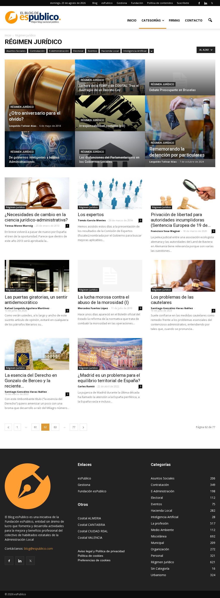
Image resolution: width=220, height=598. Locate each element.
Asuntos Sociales (15, 50)
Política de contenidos (160, 3)
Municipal (157, 543)
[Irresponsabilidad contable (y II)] (110, 117)
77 (73, 427)
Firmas (174, 20)
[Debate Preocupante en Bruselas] (180, 81)
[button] (210, 20)
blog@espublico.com (38, 548)
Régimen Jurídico (22, 106)
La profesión (159, 523)
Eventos (92, 50)
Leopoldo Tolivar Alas (22, 125)
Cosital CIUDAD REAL (93, 531)
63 (55, 427)
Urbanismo (158, 575)
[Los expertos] (110, 193)
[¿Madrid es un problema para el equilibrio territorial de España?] (110, 354)
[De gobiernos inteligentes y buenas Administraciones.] (40, 153)
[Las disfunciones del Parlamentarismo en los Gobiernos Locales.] (110, 153)
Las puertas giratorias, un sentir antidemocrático (36, 299)
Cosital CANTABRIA (91, 525)
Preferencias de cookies (94, 560)
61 (35, 427)
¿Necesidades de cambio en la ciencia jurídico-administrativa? (36, 217)
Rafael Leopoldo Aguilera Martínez (27, 308)
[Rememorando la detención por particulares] (180, 127)
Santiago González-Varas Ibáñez (172, 308)
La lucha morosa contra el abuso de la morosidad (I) (103, 299)
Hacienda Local (110, 50)
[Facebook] (199, 3)
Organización (160, 549)
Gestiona (122, 3)
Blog (94, 3)
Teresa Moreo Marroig (19, 225)
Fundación (137, 3)
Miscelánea (159, 536)
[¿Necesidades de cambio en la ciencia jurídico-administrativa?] (37, 193)
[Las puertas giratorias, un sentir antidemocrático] (37, 276)
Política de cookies (90, 555)
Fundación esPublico (92, 491)
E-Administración (59, 50)
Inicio (131, 20)
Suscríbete (183, 3)
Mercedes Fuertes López (93, 308)
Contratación (37, 50)
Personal (157, 556)
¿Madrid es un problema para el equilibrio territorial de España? (109, 378)
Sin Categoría (160, 568)
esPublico (107, 3)
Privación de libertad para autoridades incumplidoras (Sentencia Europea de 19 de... (181, 220)
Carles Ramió (86, 386)
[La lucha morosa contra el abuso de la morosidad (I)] (110, 276)
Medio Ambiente (162, 530)
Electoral (78, 50)
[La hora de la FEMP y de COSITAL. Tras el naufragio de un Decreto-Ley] (110, 81)
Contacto (193, 20)
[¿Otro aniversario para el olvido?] (40, 95)
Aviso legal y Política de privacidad (101, 551)
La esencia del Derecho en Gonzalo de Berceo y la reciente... (31, 381)
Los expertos (91, 214)
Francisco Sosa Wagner (165, 231)
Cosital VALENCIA (90, 537)
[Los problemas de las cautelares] (183, 276)
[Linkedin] (205, 3)
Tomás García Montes (92, 220)
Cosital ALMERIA (89, 518)
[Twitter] (212, 3)
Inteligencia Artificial (135, 50)
